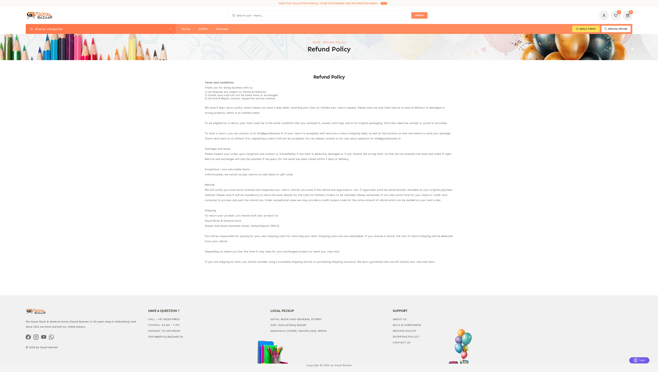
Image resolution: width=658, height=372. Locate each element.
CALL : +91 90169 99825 (164, 319)
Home (316, 42)
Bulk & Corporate (407, 325)
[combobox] (329, 15)
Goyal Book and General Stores (295, 319)
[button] (627, 15)
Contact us (401, 342)
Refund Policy (404, 330)
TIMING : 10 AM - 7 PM (164, 325)
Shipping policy (406, 336)
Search (419, 15)
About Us (399, 319)
